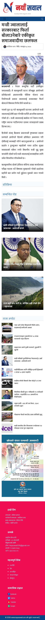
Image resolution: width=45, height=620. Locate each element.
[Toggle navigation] (5, 19)
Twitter (12, 598)
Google (12, 606)
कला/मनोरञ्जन (14, 575)
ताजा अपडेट (9, 318)
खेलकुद (12, 578)
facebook (13, 594)
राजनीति (12, 565)
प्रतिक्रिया (7, 184)
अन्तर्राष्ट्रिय (13, 571)
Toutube (13, 602)
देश (11, 568)
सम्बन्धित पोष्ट (9, 194)
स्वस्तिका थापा (11, 46)
